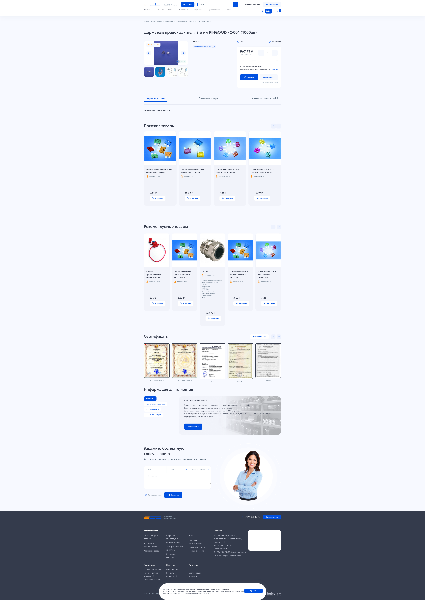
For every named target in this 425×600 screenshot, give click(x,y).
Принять (253, 591)
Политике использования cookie (197, 594)
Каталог (171, 10)
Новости (160, 10)
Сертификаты (195, 573)
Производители (214, 10)
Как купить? (149, 576)
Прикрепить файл (154, 495)
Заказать (250, 77)
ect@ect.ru (224, 549)
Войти (268, 11)
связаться (274, 69)
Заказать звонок (272, 4)
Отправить (175, 495)
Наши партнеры (173, 570)
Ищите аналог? (268, 77)
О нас (191, 570)
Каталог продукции (152, 570)
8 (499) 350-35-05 (252, 4)
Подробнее (192, 426)
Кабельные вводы (151, 551)
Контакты (228, 10)
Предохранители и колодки (204, 47)
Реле (191, 536)
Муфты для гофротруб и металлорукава (173, 539)
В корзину (159, 198)
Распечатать (276, 41)
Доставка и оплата (152, 580)
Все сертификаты (259, 336)
